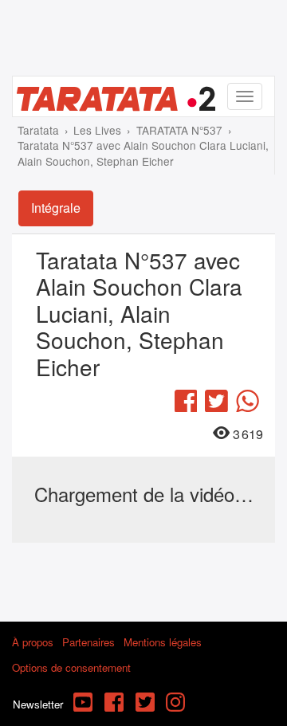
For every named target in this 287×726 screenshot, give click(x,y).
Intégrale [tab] (56, 207)
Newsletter (38, 704)
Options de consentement (71, 667)
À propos (32, 641)
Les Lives (97, 130)
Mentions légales (163, 641)
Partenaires (88, 641)
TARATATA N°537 (179, 130)
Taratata (38, 130)
